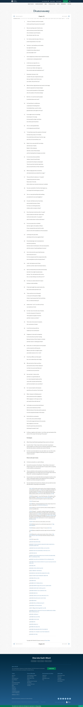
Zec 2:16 (52, 559)
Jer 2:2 (47, 561)
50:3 (41, 588)
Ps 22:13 (39, 505)
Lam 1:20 (41, 595)
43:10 (30, 611)
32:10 (31, 561)
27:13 (42, 629)
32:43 (31, 616)
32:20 (31, 583)
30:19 (36, 541)
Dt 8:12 (33, 573)
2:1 (44, 497)
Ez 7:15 (47, 595)
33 (48, 631)
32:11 (31, 565)
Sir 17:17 (44, 559)
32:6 (31, 550)
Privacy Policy (47, 640)
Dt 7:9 (33, 544)
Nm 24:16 (39, 555)
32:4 (31, 544)
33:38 (45, 629)
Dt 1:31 (34, 561)
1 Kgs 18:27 (40, 608)
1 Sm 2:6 (39, 610)
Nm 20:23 (38, 629)
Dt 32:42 (34, 590)
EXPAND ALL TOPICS (15, 694)
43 (32, 488)
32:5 (31, 548)
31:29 (39, 548)
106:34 (45, 575)
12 (34, 18)
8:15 (38, 561)
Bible (13, 685)
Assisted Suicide (15, 684)
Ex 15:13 (34, 568)
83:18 (54, 555)
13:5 (55, 561)
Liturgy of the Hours (31, 684)
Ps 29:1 (46, 555)
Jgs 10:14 (36, 608)
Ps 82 (48, 497)
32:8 (31, 496)
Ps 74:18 (44, 598)
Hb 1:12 (33, 545)
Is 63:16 (38, 550)
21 (48, 18)
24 (52, 18)
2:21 (44, 595)
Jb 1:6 (42, 497)
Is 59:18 (37, 603)
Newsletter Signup (61, 679)
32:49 (31, 530)
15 (38, 18)
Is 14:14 (33, 556)
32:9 (31, 559)
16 (40, 18)
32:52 (31, 634)
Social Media (60, 681)
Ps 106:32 (46, 631)
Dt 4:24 (34, 580)
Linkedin (65, 699)
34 (68, 18)
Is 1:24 (34, 614)
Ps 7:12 (37, 590)
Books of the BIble (30, 676)
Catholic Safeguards (15, 692)
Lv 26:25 (34, 595)
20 (46, 18)
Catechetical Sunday (16, 691)
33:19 (54, 515)
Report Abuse (58, 1)
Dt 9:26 (34, 598)
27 (57, 18)
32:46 (31, 621)
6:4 (36, 610)
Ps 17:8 (41, 561)
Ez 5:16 (44, 590)
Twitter (58, 699)
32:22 (31, 588)
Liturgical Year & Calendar (32, 681)
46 (50, 544)
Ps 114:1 (48, 515)
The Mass (29, 685)
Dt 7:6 (33, 559)
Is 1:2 (44, 548)
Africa (13, 676)
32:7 (31, 553)
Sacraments (29, 682)
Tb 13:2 (43, 610)
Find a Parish (52, 1)
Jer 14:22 (39, 513)
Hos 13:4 (41, 568)
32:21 (31, 511)
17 (33, 575)
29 (60, 18)
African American (15, 678)
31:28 (39, 541)
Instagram (68, 699)
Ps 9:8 (37, 605)
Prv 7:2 (44, 561)
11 (32, 18)
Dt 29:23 (34, 600)
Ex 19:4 (33, 565)
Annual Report (14, 679)
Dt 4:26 (33, 541)
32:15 (31, 507)
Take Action (44, 675)
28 (59, 18)
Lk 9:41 (47, 548)
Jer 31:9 (43, 550)
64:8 (41, 550)
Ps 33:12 (40, 559)
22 (49, 18)
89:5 (30, 556)
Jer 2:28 (44, 608)
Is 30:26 (53, 610)
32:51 (31, 539)
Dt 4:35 (34, 610)
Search (70, 1)
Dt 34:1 (34, 626)
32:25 (31, 595)
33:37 (34, 535)
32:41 (31, 614)
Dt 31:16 (36, 575)
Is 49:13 (38, 616)
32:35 (31, 603)
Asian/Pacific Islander (16, 682)
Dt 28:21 (34, 593)
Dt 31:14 (34, 619)
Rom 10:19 (49, 585)
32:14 (31, 503)
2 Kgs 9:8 (33, 525)
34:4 (36, 634)
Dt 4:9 (34, 621)
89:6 (50, 497)
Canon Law (14, 688)
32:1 (31, 488)
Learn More (51, 668)
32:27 (31, 598)
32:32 (31, 600)
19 (45, 18)
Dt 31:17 (34, 583)
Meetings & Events (45, 678)
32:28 (31, 521)
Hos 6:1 (36, 611)
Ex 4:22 (33, 550)
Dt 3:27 (33, 634)
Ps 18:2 (46, 544)
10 (37, 570)
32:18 (31, 578)
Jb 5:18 (46, 610)
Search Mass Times (30, 678)
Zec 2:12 (31, 563)
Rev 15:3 (36, 545)
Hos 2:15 (52, 561)
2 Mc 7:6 (34, 605)
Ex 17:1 (33, 631)
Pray (43, 679)
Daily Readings (45, 1)
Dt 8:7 (35, 570)
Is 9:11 (44, 585)
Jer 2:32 (37, 578)
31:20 (38, 573)
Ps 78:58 (39, 575)
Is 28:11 (51, 515)
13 (35, 18)
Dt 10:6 (38, 535)
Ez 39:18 (43, 505)
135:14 (40, 605)
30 (62, 18)
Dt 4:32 (33, 553)
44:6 (34, 611)
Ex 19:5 (36, 559)
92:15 (52, 544)
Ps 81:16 (39, 570)
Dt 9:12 (33, 548)
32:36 (31, 524)
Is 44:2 (48, 573)
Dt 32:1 (34, 616)
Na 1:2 (37, 614)
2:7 (36, 561)
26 (42, 573)
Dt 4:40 (34, 624)
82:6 (51, 555)
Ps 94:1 (34, 603)
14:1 (36, 548)
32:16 (31, 575)
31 (63, 18)
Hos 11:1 (47, 550)
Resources (59, 676)
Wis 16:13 (50, 610)
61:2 (40, 603)
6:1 (36, 624)
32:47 (31, 624)
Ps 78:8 (41, 548)
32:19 (31, 580)
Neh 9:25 (44, 573)
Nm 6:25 (39, 583)
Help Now (65, 1)
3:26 (37, 539)
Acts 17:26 (37, 556)
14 (37, 18)
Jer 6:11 (37, 595)
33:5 (40, 573)
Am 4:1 (46, 505)
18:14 (42, 590)
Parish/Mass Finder (61, 675)
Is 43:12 (37, 568)
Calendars (59, 678)
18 (43, 18)
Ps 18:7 (37, 588)
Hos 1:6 (30, 519)
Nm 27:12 (38, 626)
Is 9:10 (37, 517)
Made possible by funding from (60, 702)
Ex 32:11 (39, 598)
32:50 (31, 534)
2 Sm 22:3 (43, 544)
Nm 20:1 (38, 631)
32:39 (31, 610)
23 (51, 18)
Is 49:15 (34, 578)
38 (36, 535)
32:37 (31, 608)
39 (47, 575)
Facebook (61, 699)
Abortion (13, 675)
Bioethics (13, 686)
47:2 (49, 555)
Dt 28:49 (34, 585)
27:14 (43, 631)
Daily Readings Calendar (48, 1)
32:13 (31, 501)
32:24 (31, 593)
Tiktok (70, 699)
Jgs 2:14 (39, 585)
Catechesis (14, 689)
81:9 (42, 575)
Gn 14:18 (33, 555)
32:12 (31, 568)
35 (32, 521)
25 (54, 18)
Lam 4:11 (43, 588)
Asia (13, 681)
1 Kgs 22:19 (38, 497)
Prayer (28, 679)
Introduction (17, 18)
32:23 (31, 590)
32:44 (31, 527)
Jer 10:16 (48, 559)
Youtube (63, 699)
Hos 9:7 (42, 603)
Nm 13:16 (49, 527)
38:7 (46, 497)
